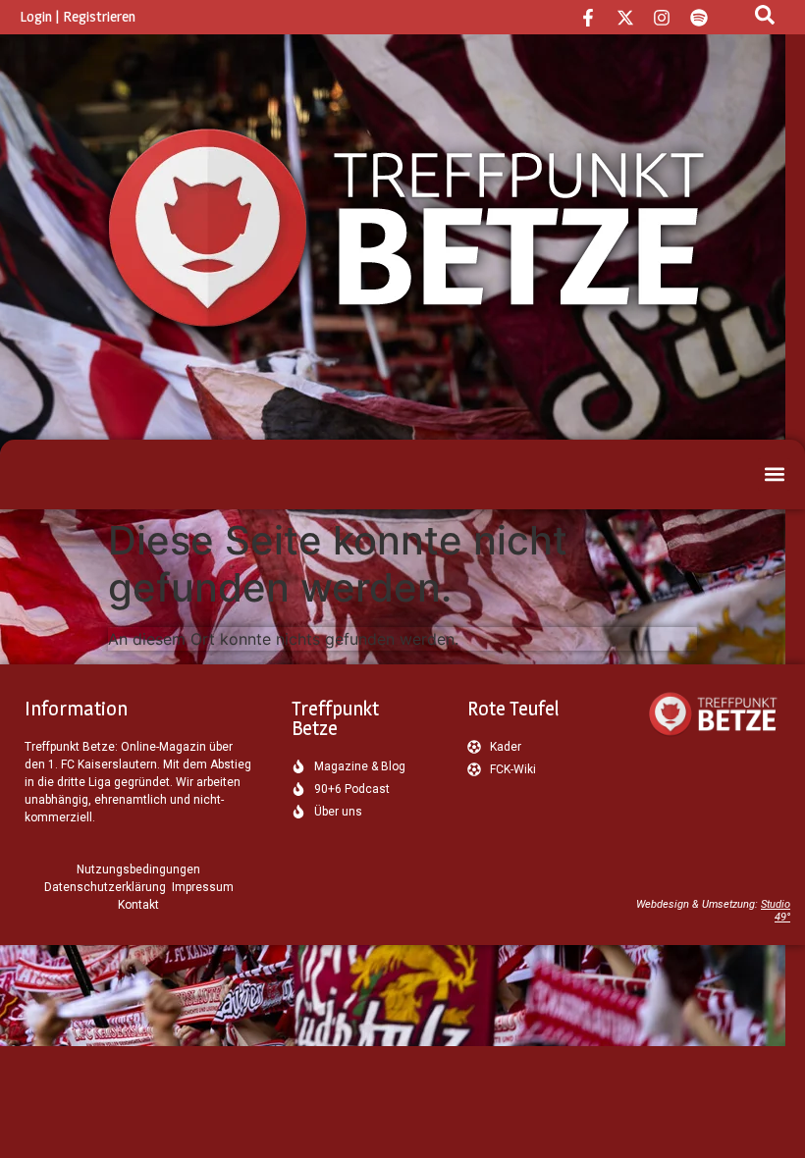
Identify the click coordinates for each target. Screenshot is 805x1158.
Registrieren (99, 16)
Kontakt (138, 905)
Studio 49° (775, 910)
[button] (774, 474)
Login (36, 16)
